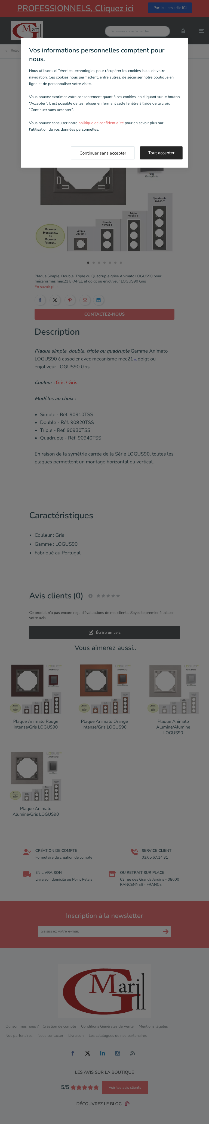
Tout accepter (161, 153)
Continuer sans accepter (102, 153)
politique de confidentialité (101, 122)
